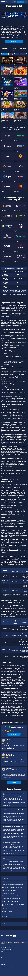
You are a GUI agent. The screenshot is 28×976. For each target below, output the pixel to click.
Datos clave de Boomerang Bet (9, 890)
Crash (15, 53)
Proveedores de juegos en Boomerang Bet (12, 887)
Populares (3, 53)
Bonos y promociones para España (10, 895)
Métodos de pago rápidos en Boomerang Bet (12, 884)
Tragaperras (22, 53)
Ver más (14, 782)
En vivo (9, 54)
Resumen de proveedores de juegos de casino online (13, 905)
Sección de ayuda (6, 916)
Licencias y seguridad (7, 911)
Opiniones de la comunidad (8, 914)
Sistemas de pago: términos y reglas (10, 901)
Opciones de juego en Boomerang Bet (11, 898)
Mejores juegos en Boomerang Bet (10, 881)
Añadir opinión (14, 734)
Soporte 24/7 (5, 908)
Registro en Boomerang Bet (8, 893)
